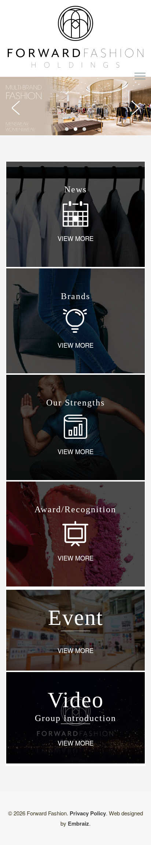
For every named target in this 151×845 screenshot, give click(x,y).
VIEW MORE (75, 238)
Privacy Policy (88, 813)
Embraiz (78, 823)
